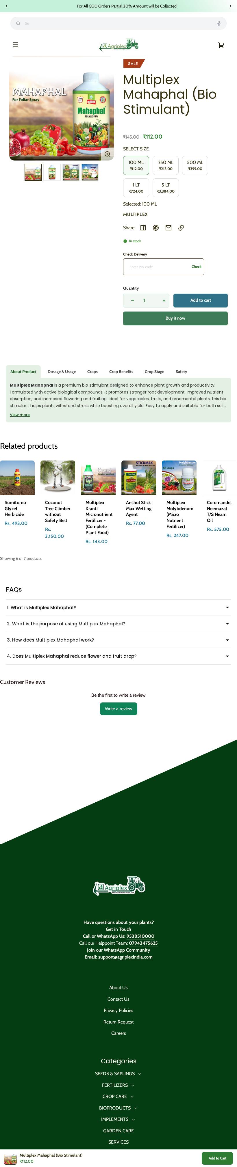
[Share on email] (168, 227)
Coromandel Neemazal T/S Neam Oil (219, 511)
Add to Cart (217, 1158)
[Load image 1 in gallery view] (33, 172)
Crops (92, 371)
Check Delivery (135, 254)
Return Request (118, 1022)
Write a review (118, 708)
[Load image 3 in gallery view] (71, 172)
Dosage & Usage (62, 371)
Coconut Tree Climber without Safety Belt (57, 511)
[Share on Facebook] (143, 227)
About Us (118, 987)
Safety (181, 371)
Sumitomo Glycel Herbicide (15, 508)
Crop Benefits (121, 371)
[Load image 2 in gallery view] (52, 172)
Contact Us (118, 999)
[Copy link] (181, 227)
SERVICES (118, 1142)
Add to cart (200, 300)
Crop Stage (154, 371)
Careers (118, 1033)
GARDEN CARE (118, 1131)
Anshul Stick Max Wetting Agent (138, 508)
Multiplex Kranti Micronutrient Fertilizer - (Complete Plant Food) (99, 517)
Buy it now (175, 318)
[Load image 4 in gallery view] (90, 172)
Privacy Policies (118, 1010)
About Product (23, 371)
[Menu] (15, 44)
